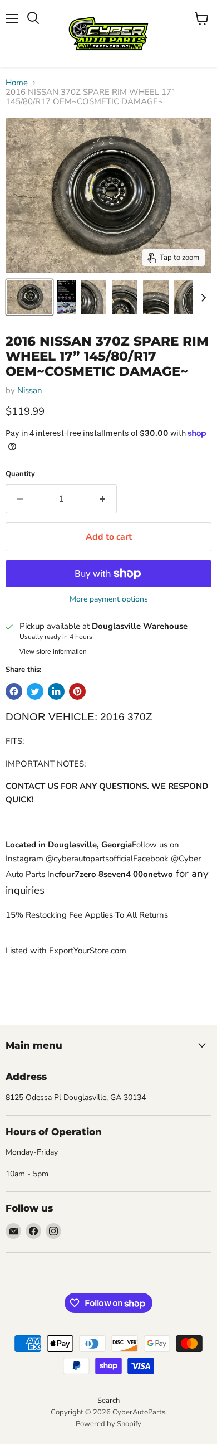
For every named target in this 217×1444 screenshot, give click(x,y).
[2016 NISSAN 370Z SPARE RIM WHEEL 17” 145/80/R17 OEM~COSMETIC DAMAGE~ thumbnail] (29, 297)
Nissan (29, 390)
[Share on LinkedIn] (56, 691)
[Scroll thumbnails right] (201, 297)
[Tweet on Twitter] (35, 691)
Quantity (20, 474)
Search (108, 1400)
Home (17, 83)
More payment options (109, 599)
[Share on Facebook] (14, 691)
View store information (53, 652)
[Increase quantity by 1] (102, 498)
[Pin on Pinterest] (77, 691)
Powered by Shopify (108, 1424)
